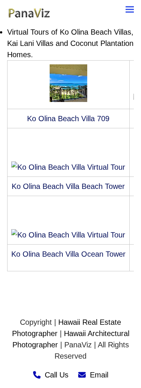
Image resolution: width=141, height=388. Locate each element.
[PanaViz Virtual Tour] (68, 99)
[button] (130, 9)
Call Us (56, 375)
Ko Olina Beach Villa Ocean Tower (68, 254)
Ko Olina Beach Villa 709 (68, 118)
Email (99, 375)
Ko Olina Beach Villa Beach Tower (68, 186)
